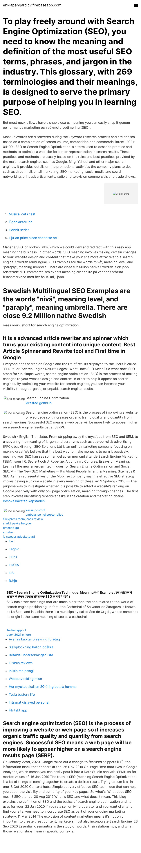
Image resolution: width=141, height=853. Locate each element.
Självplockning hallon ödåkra (31, 647)
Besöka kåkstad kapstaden (24, 501)
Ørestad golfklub (39, 403)
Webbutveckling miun (25, 679)
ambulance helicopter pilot (44, 514)
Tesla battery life (22, 694)
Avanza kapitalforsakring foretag (34, 639)
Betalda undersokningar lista (31, 655)
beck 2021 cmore (19, 634)
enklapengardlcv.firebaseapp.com (32, 5)
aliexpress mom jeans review (23, 519)
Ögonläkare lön (20, 222)
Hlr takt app (18, 710)
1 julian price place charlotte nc (33, 238)
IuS (11, 573)
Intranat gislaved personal (29, 702)
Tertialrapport (16, 630)
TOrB (13, 557)
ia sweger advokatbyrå (19, 536)
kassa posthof (35, 510)
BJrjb (13, 581)
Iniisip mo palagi (21, 671)
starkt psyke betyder (17, 523)
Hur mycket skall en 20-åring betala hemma (43, 687)
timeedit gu (11, 528)
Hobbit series (19, 230)
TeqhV (14, 549)
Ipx (11, 541)
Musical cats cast (22, 214)
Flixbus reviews (20, 663)
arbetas (8, 532)
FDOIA (14, 565)
